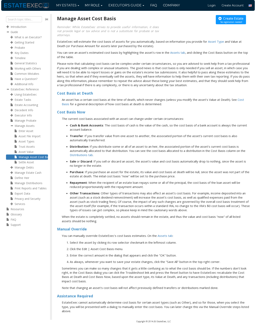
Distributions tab (81, 155)
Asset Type (216, 41)
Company (171, 5)
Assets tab (177, 52)
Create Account (233, 5)
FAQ (153, 5)
